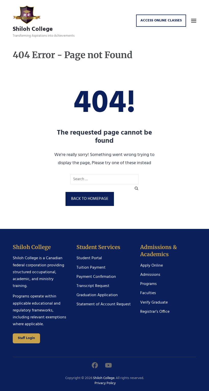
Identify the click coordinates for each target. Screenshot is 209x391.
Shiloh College (33, 29)
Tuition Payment (91, 267)
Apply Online (151, 265)
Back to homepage (89, 198)
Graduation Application (97, 295)
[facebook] (95, 366)
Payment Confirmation (96, 276)
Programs (148, 284)
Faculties (148, 293)
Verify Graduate (154, 302)
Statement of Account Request (103, 304)
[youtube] (108, 366)
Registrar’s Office (154, 311)
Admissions (150, 274)
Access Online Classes (161, 20)
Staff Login (26, 338)
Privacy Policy (105, 383)
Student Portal (89, 258)
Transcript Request (92, 286)
